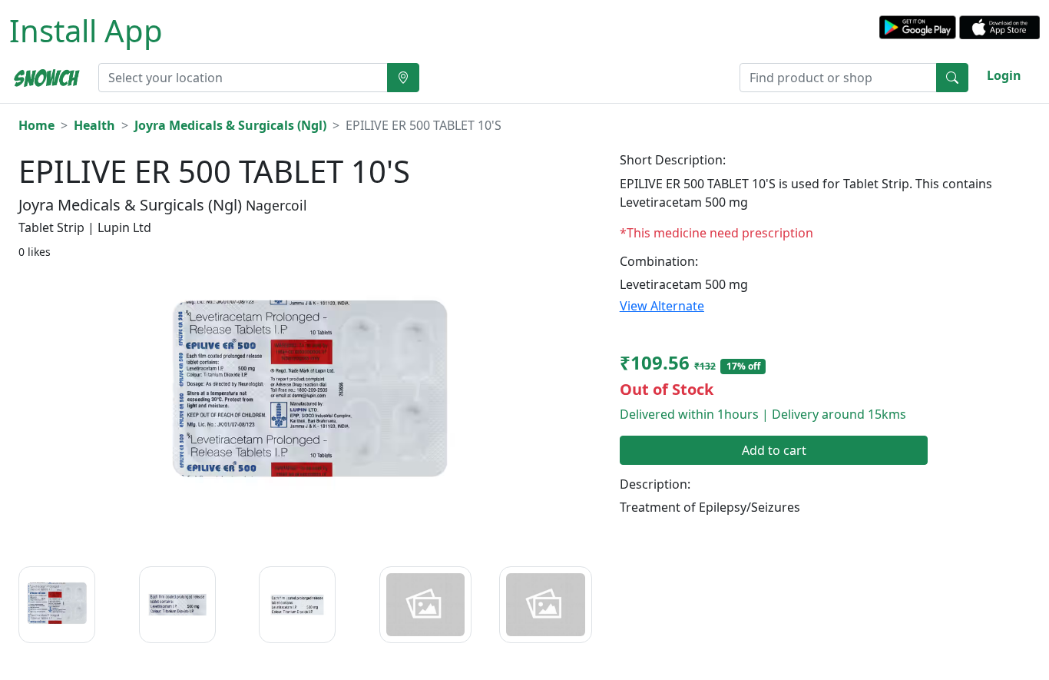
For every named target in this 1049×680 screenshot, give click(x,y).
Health (94, 125)
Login (1004, 75)
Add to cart (774, 450)
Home (36, 125)
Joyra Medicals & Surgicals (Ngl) (230, 125)
